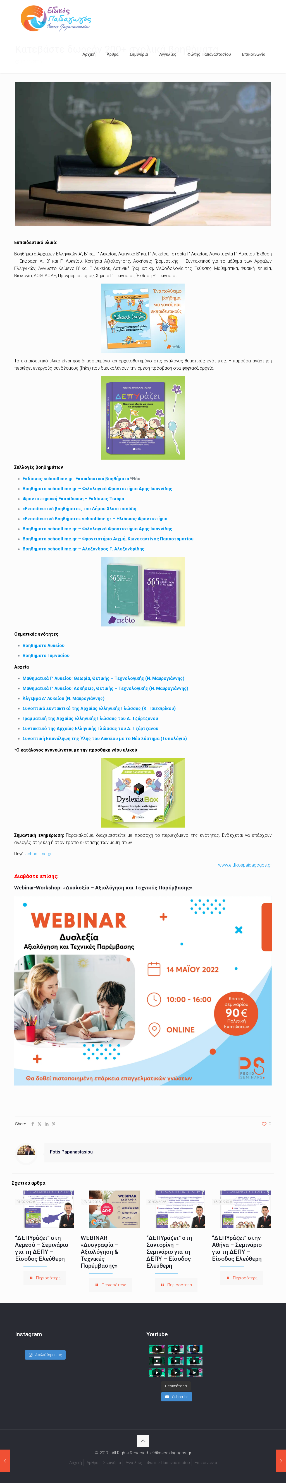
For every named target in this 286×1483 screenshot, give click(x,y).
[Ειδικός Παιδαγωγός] (56, 18)
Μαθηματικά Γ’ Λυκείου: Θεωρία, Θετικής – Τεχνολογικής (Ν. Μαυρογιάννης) (103, 678)
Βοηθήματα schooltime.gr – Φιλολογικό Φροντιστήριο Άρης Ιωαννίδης (97, 488)
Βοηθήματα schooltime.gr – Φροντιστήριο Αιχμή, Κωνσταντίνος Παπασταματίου (108, 539)
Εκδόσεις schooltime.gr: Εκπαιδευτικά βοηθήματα (76, 478)
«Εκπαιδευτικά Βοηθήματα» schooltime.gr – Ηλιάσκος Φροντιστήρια (95, 518)
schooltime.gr (38, 853)
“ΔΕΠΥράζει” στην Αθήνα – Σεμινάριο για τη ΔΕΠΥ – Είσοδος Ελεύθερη (237, 1248)
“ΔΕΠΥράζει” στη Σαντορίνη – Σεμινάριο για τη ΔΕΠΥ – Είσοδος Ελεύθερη (169, 1252)
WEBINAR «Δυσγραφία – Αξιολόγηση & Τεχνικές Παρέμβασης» (99, 1252)
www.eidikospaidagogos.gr (245, 865)
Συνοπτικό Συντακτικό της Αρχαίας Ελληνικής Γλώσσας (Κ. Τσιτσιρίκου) (99, 708)
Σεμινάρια (112, 1462)
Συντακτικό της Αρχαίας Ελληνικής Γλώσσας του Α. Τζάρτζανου (90, 728)
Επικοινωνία (206, 1462)
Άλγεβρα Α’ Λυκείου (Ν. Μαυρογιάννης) (63, 698)
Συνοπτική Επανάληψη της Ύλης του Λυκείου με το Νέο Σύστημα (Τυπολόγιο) (105, 738)
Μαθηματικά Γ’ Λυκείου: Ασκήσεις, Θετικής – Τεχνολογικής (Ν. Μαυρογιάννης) (105, 688)
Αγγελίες (134, 1462)
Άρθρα (92, 1462)
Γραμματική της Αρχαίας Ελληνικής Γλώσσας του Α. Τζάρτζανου (90, 718)
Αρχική (75, 1462)
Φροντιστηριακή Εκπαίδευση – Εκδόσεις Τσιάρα (73, 498)
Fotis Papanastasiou (71, 1152)
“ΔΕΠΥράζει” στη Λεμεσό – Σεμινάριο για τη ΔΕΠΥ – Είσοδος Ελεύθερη (41, 1248)
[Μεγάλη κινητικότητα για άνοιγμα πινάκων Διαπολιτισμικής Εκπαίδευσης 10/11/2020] (281, 1461)
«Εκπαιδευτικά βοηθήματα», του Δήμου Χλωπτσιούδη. (80, 508)
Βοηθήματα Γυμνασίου (46, 655)
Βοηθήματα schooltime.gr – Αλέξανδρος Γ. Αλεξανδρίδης (83, 549)
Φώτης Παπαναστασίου (168, 1462)
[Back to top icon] (143, 1441)
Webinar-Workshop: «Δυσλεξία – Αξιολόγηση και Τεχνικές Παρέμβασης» (103, 888)
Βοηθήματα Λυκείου (44, 645)
